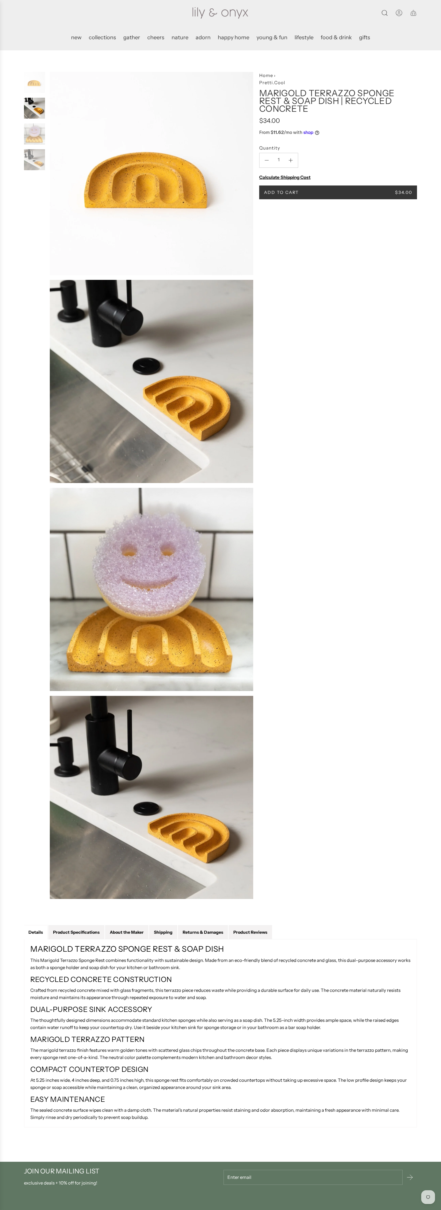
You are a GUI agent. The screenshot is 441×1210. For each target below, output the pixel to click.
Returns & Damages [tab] (203, 932)
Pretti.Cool (272, 82)
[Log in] (399, 13)
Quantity (269, 148)
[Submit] (410, 1177)
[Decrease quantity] (267, 160)
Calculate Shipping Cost (284, 177)
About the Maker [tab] (127, 932)
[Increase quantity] (291, 160)
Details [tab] (35, 932)
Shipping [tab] (163, 932)
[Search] (384, 13)
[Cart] (413, 13)
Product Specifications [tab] (76, 932)
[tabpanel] (220, 1033)
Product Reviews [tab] (250, 932)
